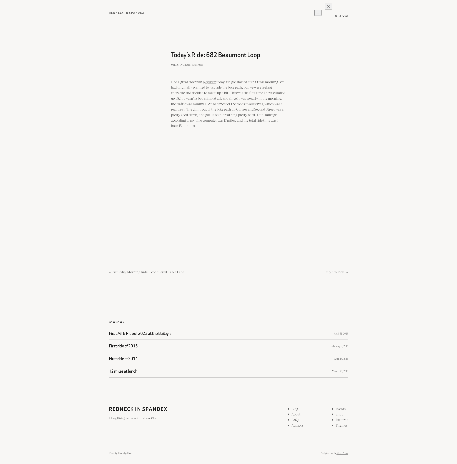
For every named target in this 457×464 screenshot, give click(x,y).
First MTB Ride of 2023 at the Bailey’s (140, 333)
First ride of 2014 (123, 358)
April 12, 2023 (341, 333)
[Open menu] (318, 13)
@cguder (209, 81)
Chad (186, 64)
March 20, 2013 (340, 371)
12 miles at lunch (123, 371)
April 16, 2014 (341, 358)
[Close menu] (328, 6)
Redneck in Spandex (126, 13)
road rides (197, 64)
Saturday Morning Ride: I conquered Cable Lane (148, 271)
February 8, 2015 (339, 346)
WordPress (342, 453)
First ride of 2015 (123, 345)
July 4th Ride (334, 271)
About (343, 15)
